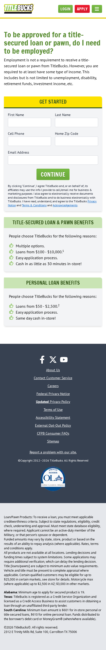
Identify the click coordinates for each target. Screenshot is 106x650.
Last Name (63, 115)
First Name (16, 115)
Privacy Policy (53, 401)
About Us (53, 370)
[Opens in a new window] (42, 360)
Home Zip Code (66, 133)
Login (65, 9)
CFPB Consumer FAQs (53, 433)
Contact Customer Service (53, 378)
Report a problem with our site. (53, 452)
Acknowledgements (65, 205)
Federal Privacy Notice (53, 394)
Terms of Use (53, 409)
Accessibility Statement (53, 417)
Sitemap (53, 441)
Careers (53, 386)
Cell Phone (16, 133)
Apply (82, 9)
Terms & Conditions (34, 205)
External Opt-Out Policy (53, 425)
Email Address (18, 152)
